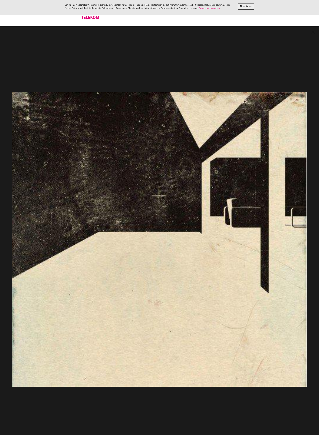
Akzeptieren (246, 6)
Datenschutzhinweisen (209, 8)
